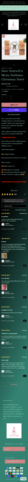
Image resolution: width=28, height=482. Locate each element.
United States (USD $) (13, 461)
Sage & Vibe (11, 479)
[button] (2, 25)
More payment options (14, 114)
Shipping (3, 86)
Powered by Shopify (18, 479)
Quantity (4, 94)
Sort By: (17, 209)
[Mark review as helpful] (25, 229)
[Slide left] (10, 65)
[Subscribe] (23, 449)
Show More (6, 251)
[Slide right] (17, 65)
